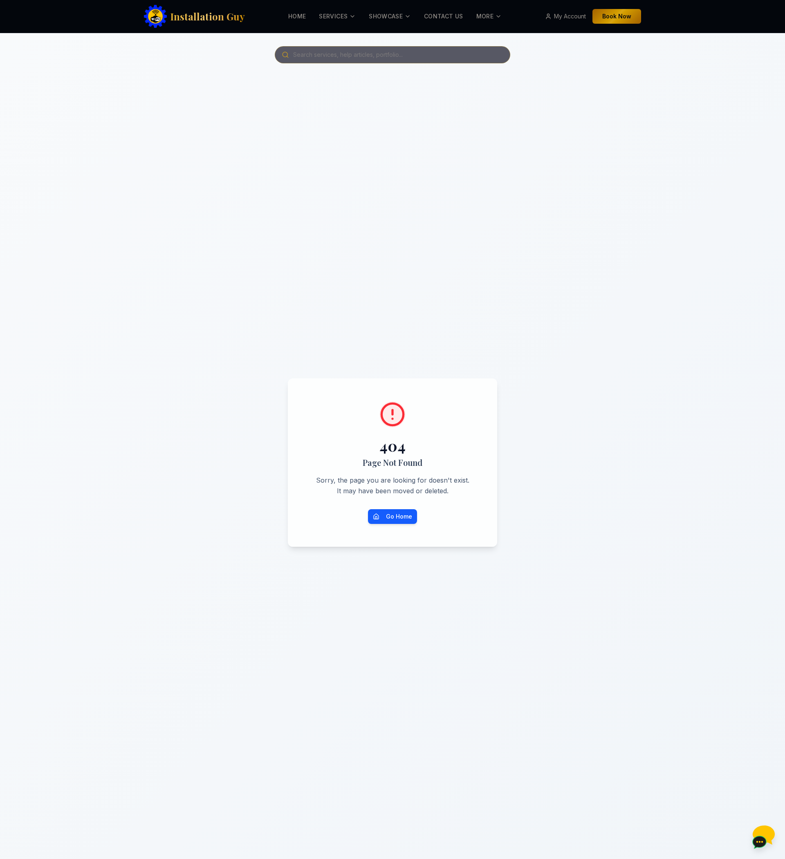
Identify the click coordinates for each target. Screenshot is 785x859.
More (484, 16)
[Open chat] (763, 837)
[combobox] (392, 55)
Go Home (399, 516)
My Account (570, 16)
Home (297, 16)
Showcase (386, 16)
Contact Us (443, 16)
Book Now (616, 16)
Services (333, 16)
